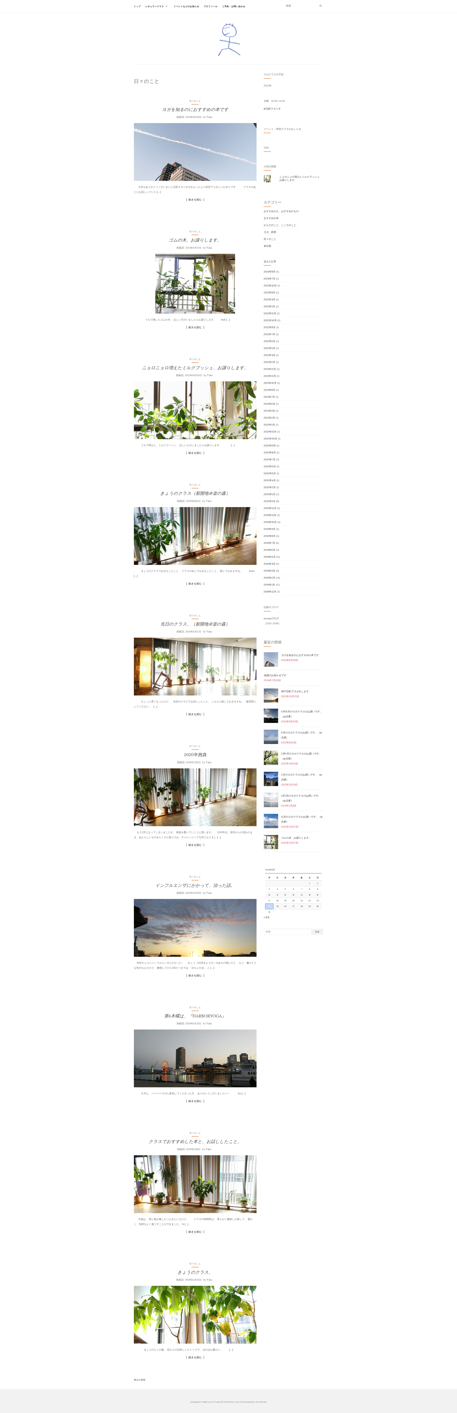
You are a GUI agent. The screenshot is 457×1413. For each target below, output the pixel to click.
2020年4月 (270, 480)
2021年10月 (270, 383)
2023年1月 (269, 306)
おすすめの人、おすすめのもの (281, 211)
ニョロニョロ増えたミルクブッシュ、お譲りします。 (195, 367)
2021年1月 (269, 424)
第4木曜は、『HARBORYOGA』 (195, 1016)
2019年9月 (269, 529)
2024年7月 (269, 278)
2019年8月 (269, 536)
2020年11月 (270, 431)
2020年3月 (270, 487)
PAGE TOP (444, 1368)
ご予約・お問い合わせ (233, 6)
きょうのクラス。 (195, 1272)
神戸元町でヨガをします (294, 691)
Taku (209, 117)
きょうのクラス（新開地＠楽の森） (195, 493)
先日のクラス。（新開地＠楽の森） (195, 624)
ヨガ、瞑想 (270, 232)
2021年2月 (269, 417)
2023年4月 (269, 299)
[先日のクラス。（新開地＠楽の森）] (195, 666)
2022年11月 (270, 313)
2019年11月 (270, 515)
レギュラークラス (154, 6)
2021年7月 (269, 396)
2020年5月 (270, 473)
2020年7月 (270, 459)
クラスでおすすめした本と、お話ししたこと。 (195, 1141)
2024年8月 (270, 271)
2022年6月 (269, 341)
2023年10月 (270, 285)
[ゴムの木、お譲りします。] (195, 284)
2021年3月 (269, 410)
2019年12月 (270, 508)
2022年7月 (269, 334)
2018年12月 (270, 591)
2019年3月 (269, 570)
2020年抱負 (195, 754)
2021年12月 (270, 369)
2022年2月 (269, 362)
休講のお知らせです (275, 675)
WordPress (261, 1402)
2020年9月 (270, 445)
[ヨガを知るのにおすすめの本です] (195, 152)
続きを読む (195, 199)
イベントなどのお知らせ (186, 6)
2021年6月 (269, 403)
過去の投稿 (139, 1379)
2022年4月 (269, 355)
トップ (137, 6)
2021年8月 (269, 390)
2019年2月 (269, 577)
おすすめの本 (271, 218)
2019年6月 (269, 550)
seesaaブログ (271, 618)
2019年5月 (269, 556)
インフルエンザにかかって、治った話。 (195, 885)
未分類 (267, 246)
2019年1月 (269, 584)
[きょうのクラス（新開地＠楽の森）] (195, 536)
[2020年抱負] (195, 797)
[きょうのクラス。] (195, 1315)
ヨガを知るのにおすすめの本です (195, 109)
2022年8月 (269, 327)
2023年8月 (269, 292)
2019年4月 (269, 563)
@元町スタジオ (272, 108)
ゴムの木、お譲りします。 (195, 240)
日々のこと (195, 101)
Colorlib (238, 1402)
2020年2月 (270, 494)
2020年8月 (270, 452)
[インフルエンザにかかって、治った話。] (195, 928)
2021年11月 (270, 376)
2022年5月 (269, 348)
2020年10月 (270, 438)
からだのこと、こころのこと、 (281, 225)
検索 (317, 931)
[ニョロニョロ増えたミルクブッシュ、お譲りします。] (195, 410)
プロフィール (211, 6)
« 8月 (267, 917)
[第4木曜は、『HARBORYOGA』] (195, 1058)
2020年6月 (270, 466)
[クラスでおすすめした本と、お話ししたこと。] (195, 1184)
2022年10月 (270, 320)
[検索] (320, 6)
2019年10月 (270, 522)
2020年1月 (269, 501)
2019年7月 (269, 543)
